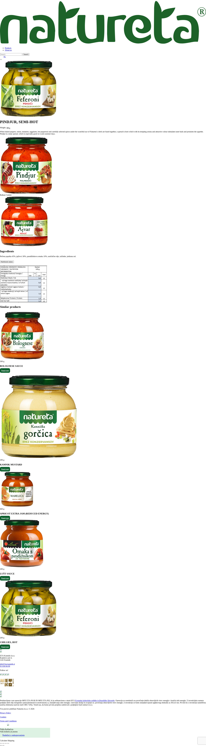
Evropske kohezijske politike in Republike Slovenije (95, 701)
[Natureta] (103, 44)
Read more (5, 371)
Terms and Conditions (8, 721)
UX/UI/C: (3, 725)
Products (8, 48)
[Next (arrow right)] (3, 745)
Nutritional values (7, 262)
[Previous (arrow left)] (1, 745)
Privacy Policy (5, 713)
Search (25, 54)
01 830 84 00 (5, 666)
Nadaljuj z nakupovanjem (13, 735)
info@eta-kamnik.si (7, 664)
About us (8, 50)
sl (5, 57)
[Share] (3, 743)
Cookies (3, 717)
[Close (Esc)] (1, 743)
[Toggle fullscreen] (6, 743)
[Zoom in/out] (8, 743)
